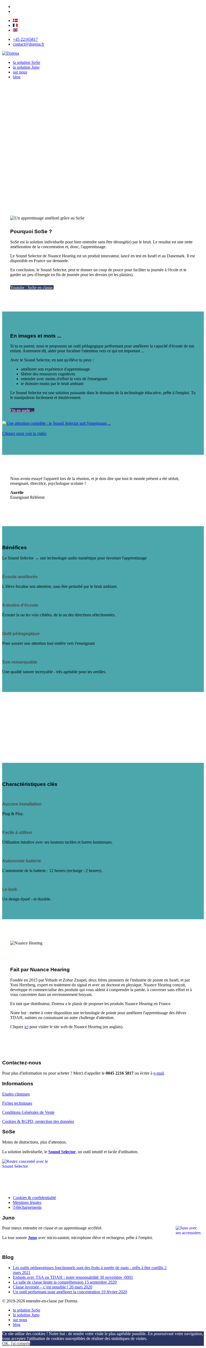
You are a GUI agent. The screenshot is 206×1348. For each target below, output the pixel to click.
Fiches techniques (17, 1103)
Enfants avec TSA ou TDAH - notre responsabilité (73, 1277)
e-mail (158, 1073)
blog (16, 77)
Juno (32, 1237)
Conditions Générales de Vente (28, 1112)
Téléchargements (27, 1207)
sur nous (20, 72)
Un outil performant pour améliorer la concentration (70, 1292)
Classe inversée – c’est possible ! (52, 1287)
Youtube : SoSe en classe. (32, 287)
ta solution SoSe (26, 62)
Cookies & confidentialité (34, 1197)
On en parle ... (22, 410)
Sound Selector (62, 1151)
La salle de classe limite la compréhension (65, 1282)
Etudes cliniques (16, 1094)
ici (26, 1026)
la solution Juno (26, 67)
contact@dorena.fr (28, 44)
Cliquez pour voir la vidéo (24, 433)
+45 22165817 (25, 39)
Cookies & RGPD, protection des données (38, 1121)
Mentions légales (27, 1202)
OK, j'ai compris (16, 1343)
